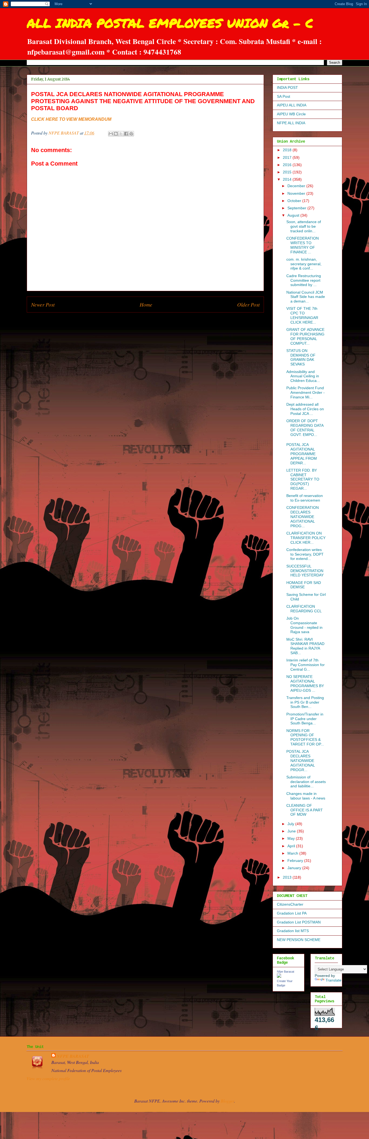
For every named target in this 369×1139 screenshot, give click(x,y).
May (291, 838)
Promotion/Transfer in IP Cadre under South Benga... (304, 718)
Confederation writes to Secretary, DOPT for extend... (305, 554)
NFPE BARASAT (73, 1056)
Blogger (227, 1101)
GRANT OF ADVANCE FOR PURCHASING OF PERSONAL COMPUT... (305, 336)
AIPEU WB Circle (291, 114)
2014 (288, 179)
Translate (333, 980)
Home (146, 304)
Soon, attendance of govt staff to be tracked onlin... (303, 226)
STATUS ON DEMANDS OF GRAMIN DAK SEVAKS (301, 357)
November (296, 193)
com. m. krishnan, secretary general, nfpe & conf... (303, 264)
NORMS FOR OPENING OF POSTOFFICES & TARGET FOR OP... (305, 737)
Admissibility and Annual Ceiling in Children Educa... (303, 376)
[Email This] (110, 133)
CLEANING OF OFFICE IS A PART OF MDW (304, 810)
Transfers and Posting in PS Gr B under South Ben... (305, 702)
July (291, 824)
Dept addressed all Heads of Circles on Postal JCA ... (305, 409)
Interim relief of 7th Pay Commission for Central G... (305, 664)
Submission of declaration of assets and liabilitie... (306, 781)
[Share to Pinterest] (131, 133)
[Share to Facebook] (126, 133)
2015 (288, 172)
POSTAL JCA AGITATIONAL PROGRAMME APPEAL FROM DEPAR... (301, 453)
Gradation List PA (292, 913)
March (293, 853)
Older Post (248, 304)
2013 (288, 877)
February (295, 860)
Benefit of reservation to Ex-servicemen (304, 497)
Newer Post (43, 304)
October (294, 201)
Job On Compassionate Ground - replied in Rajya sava (304, 625)
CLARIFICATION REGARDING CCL (304, 608)
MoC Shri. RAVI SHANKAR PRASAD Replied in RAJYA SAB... (305, 646)
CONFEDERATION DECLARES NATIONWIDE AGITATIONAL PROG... (302, 516)
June (292, 831)
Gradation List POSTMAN (299, 922)
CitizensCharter (290, 904)
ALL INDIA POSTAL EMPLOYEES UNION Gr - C (170, 23)
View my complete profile (48, 1078)
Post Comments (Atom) (157, 320)
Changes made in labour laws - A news (305, 795)
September (297, 208)
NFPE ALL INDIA (291, 123)
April (291, 846)
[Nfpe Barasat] (279, 976)
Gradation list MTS (293, 931)
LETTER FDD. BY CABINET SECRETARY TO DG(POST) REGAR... (302, 479)
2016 (288, 165)
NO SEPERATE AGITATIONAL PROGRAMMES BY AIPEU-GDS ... (305, 683)
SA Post (283, 96)
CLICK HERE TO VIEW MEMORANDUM (71, 119)
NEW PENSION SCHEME (298, 940)
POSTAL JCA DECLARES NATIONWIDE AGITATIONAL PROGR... (300, 760)
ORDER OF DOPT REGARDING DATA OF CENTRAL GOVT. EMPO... (304, 427)
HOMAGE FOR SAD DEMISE (303, 584)
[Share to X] (121, 133)
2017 (288, 157)
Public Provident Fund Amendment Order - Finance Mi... (305, 392)
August (293, 215)
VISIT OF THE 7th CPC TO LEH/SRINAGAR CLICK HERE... (302, 315)
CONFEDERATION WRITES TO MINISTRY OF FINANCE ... (302, 245)
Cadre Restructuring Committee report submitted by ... (303, 280)
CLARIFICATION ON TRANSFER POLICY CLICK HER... (306, 538)
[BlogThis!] (116, 133)
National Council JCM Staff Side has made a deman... (305, 297)
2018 (288, 150)
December (296, 186)
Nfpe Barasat (285, 971)
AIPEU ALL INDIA (291, 105)
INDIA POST (287, 87)
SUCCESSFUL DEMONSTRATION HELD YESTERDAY (305, 570)
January (294, 868)
